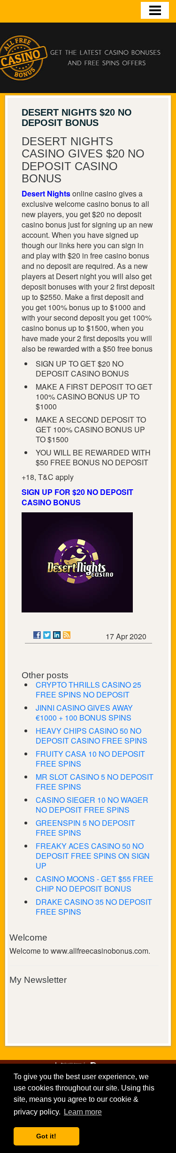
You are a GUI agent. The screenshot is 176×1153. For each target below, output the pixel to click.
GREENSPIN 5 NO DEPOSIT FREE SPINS (85, 827)
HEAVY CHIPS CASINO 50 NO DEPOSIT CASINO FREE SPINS (91, 735)
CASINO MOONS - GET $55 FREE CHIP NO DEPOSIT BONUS (94, 883)
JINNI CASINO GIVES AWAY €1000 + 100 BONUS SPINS (84, 712)
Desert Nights (46, 193)
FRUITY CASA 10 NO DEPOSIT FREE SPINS (90, 758)
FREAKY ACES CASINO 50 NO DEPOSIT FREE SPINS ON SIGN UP (93, 855)
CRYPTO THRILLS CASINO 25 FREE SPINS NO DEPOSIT (88, 689)
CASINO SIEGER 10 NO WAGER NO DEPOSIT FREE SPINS (92, 804)
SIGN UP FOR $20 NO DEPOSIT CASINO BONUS (77, 497)
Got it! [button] (46, 1136)
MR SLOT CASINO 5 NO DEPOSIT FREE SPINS (94, 781)
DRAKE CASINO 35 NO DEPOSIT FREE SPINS (94, 906)
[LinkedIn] (57, 635)
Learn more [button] (83, 1112)
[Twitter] (47, 635)
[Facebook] (37, 635)
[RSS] (66, 635)
